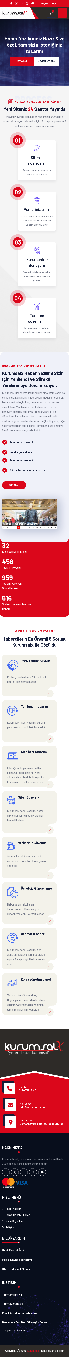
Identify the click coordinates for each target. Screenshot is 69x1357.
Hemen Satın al (47, 61)
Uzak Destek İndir (13, 1250)
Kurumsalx (33, 1350)
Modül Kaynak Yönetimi (17, 1259)
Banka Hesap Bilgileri (17, 1215)
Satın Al (14, 485)
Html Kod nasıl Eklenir (16, 1269)
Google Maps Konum (13, 1330)
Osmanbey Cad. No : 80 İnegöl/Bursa (41, 1123)
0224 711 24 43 (27, 1090)
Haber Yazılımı (13, 1208)
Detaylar (21, 61)
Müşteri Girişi (48, 3)
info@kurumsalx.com (33, 1107)
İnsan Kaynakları (14, 1221)
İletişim (9, 1227)
